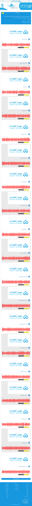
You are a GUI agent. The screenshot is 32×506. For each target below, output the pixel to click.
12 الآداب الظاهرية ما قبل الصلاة (23, 300)
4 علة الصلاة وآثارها (24, 110)
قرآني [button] (27, 485)
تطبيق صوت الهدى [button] (16, 489)
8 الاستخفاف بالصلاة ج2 (24, 205)
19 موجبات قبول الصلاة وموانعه (23, 466)
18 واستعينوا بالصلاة (24, 442)
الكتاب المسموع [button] (26, 496)
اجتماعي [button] (27, 494)
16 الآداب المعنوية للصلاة (24, 395)
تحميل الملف (26, 47)
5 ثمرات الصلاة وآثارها (24, 134)
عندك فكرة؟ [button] (16, 485)
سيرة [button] (27, 489)
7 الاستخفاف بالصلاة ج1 (24, 181)
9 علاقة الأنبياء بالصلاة (24, 229)
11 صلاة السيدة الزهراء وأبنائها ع (23, 276)
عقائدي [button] (27, 495)
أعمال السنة (6, 485)
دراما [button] (27, 490)
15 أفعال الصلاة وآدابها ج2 (23, 371)
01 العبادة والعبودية (24, 39)
